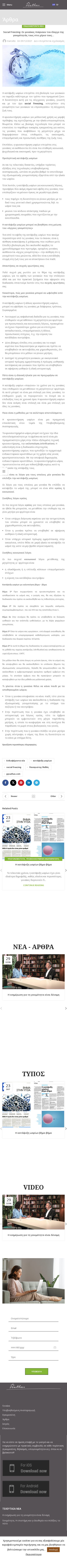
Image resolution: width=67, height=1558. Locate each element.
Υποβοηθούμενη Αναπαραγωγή (18, 1410)
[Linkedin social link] (29, 783)
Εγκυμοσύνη (8, 1415)
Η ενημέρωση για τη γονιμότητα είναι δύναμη (33, 994)
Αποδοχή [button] (53, 1549)
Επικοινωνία (8, 1428)
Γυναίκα (6, 1406)
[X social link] (13, 783)
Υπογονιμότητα (16, 859)
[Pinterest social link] (21, 783)
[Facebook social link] (5, 783)
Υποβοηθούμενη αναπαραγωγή (42, 859)
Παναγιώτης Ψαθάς (39, 767)
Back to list (33, 796)
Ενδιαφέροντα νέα (15, 760)
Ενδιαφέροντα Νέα (34, 26)
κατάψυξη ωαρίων (42, 760)
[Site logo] (33, 4)
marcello (11, 40)
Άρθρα (5, 1419)
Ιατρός (5, 1424)
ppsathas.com (13, 774)
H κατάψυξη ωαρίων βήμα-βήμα (33, 864)
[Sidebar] (4, 471)
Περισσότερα (33, 1554)
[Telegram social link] (37, 783)
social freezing (13, 767)
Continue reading (33, 885)
